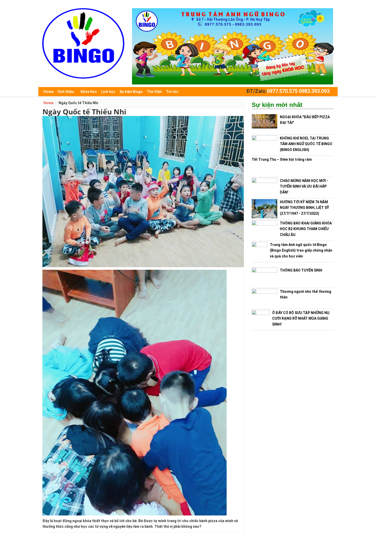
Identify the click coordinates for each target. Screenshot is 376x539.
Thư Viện (154, 92)
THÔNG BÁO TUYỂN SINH (301, 270)
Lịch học (108, 92)
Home (48, 92)
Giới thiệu (66, 92)
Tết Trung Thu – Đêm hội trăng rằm (282, 159)
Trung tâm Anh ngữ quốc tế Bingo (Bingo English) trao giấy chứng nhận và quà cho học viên (301, 250)
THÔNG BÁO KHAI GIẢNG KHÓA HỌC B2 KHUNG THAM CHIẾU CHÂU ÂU (306, 229)
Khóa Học (89, 92)
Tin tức (172, 92)
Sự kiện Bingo (131, 92)
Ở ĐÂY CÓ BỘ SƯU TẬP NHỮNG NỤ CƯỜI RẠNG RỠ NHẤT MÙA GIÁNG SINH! (300, 318)
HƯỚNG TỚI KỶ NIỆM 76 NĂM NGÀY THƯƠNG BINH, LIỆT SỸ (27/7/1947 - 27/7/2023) (304, 207)
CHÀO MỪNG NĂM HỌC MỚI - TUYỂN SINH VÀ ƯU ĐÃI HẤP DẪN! (304, 186)
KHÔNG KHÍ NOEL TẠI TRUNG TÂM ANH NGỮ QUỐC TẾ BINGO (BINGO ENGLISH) (306, 144)
